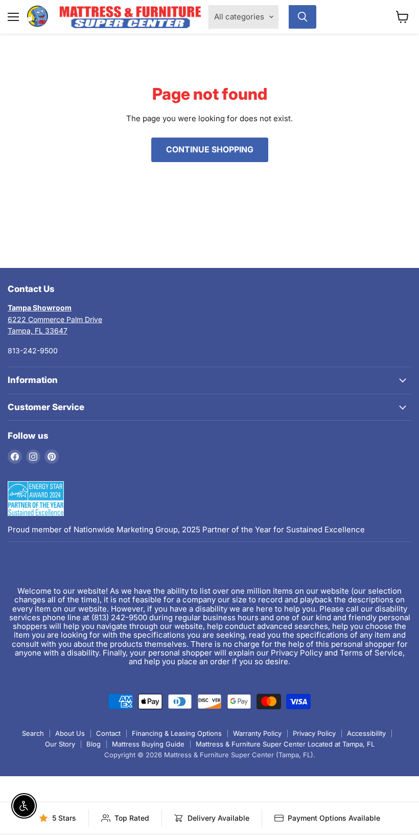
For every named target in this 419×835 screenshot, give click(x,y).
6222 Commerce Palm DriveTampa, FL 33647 (55, 319)
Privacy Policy (314, 733)
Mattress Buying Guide (148, 744)
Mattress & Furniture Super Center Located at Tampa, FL (285, 744)
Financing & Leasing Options (177, 733)
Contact (108, 733)
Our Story (60, 744)
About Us (70, 733)
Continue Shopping (209, 149)
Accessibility (366, 733)
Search (33, 733)
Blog (93, 744)
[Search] (302, 17)
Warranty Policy (257, 733)
